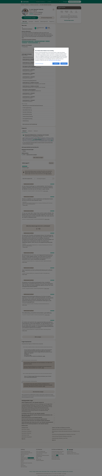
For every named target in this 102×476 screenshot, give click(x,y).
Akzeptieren (64, 63)
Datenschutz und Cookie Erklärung (55, 60)
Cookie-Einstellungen (39, 63)
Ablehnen (56, 63)
